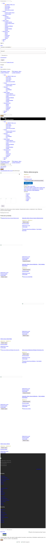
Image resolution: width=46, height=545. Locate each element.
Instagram (2, 522)
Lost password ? (3, 57)
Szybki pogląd (3, 275)
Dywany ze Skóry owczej (9, 12)
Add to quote (28, 183)
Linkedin (27, 199)
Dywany (4, 11)
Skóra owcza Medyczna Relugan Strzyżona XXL (33, 350)
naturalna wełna (36, 187)
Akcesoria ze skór (6, 31)
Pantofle (6, 30)
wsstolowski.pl (39, 469)
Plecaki (6, 34)
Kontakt (1, 518)
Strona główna (3, 170)
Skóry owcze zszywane (9, 9)
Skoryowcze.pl (9, 529)
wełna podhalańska (35, 190)
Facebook (28, 193)
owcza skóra (29, 188)
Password (3, 51)
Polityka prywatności (4, 517)
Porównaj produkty (25, 223)
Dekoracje (4, 15)
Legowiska (7, 36)
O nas (1, 511)
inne (5, 19)
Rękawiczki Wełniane (9, 26)
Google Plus (28, 197)
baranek (27, 187)
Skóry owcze (7, 5)
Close (1, 45)
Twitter (27, 195)
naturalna (31, 187)
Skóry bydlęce (7, 7)
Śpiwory (6, 38)
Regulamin (2, 515)
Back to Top (2, 531)
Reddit (27, 200)
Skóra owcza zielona (5, 443)
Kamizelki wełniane (8, 28)
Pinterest (27, 196)
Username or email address (6, 47)
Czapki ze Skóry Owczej (9, 23)
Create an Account (10, 62)
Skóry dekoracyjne (3, 477)
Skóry (4, 3)
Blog (3, 40)
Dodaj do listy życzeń (26, 225)
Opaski (6, 24)
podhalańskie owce (35, 188)
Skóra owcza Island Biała (6, 338)
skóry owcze (29, 190)
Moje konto (2, 509)
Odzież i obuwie (6, 20)
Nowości (4, 39)
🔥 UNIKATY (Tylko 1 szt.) (10, 4)
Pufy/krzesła (7, 35)
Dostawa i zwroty (3, 514)
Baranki (6, 32)
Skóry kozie (7, 8)
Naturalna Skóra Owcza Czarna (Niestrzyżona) (32, 218)
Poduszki (6, 16)
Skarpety (6, 27)
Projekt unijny (2, 512)
